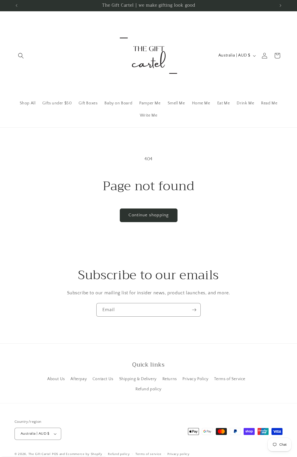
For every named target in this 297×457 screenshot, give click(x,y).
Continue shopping (148, 215)
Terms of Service (229, 379)
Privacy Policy (195, 379)
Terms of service (148, 454)
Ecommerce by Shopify (84, 454)
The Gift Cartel (39, 454)
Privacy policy (178, 454)
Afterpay (78, 379)
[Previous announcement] (16, 5)
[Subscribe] (194, 310)
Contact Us (103, 379)
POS (55, 454)
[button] (21, 55)
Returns (169, 379)
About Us (56, 379)
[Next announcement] (280, 5)
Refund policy (148, 389)
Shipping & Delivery (138, 379)
